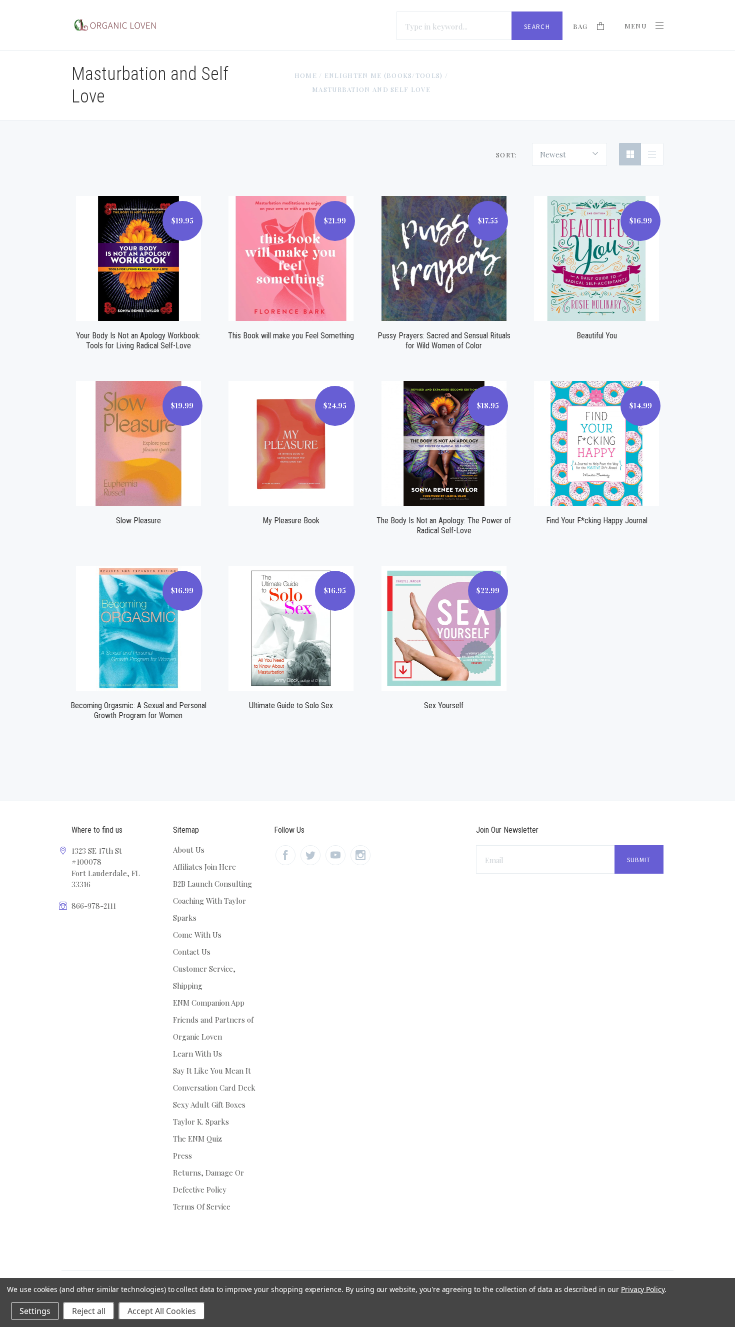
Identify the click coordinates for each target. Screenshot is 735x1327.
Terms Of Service (201, 1207)
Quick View (138, 246)
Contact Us (191, 952)
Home (305, 75)
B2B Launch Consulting (212, 884)
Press (182, 1156)
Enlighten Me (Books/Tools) (383, 75)
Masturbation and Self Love (371, 89)
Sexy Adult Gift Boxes (209, 1105)
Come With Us (197, 935)
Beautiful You (596, 335)
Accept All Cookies (162, 1311)
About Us (188, 850)
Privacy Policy (642, 1289)
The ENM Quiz (197, 1139)
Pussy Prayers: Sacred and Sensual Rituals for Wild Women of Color (444, 340)
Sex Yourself (444, 705)
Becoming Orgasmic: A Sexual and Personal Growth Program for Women (138, 710)
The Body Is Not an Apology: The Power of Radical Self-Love (443, 525)
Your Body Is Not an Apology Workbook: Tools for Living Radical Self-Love (138, 340)
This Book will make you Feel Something (291, 335)
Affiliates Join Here (204, 867)
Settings (35, 1311)
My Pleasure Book (291, 520)
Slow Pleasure (138, 520)
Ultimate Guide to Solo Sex (291, 705)
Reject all (89, 1311)
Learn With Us (197, 1054)
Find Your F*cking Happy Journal (597, 520)
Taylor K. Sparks (201, 1122)
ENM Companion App (208, 1003)
